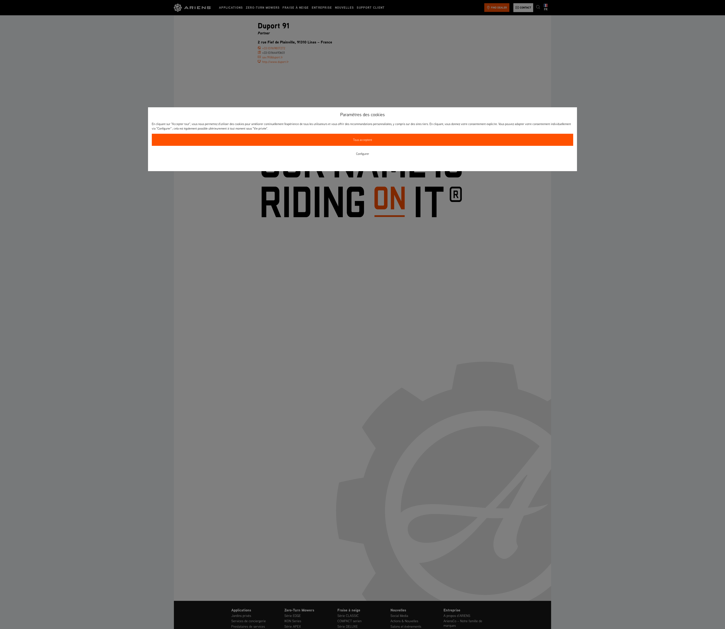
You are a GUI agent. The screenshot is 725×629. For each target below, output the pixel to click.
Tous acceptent (362, 140)
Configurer (362, 154)
